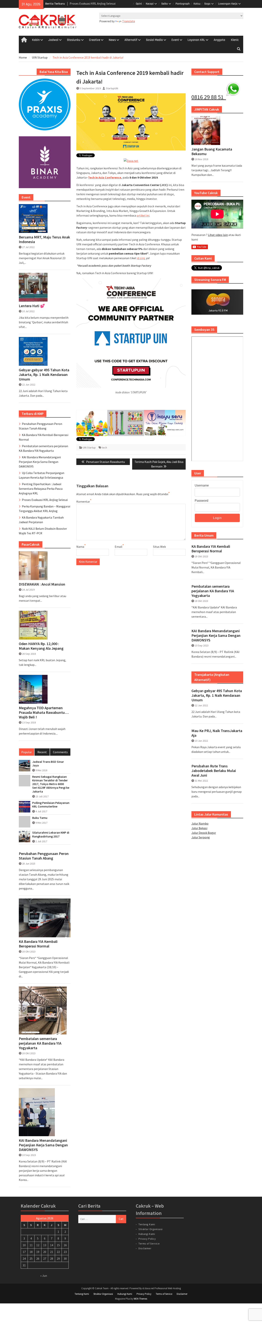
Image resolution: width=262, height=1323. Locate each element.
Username (202, 485)
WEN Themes (140, 1298)
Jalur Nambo (199, 823)
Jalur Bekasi (199, 828)
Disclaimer (144, 1248)
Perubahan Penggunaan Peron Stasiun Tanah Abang (44, 855)
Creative (94, 40)
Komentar (83, 501)
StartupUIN (112, 88)
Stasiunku (73, 40)
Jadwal (53, 40)
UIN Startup (89, 447)
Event (175, 40)
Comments (60, 752)
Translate (128, 21)
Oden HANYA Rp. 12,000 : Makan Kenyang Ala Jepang (41, 646)
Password (201, 500)
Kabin (36, 40)
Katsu (197, 4)
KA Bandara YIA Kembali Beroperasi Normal (210, 548)
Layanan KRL (196, 40)
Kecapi (150, 4)
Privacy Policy (147, 1238)
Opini (139, 4)
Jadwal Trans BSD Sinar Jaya (48, 763)
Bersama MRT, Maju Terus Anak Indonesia (44, 239)
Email (118, 547)
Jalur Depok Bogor (203, 833)
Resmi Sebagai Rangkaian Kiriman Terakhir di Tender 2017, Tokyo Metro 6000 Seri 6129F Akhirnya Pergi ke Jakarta (50, 784)
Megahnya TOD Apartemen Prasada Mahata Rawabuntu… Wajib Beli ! (44, 712)
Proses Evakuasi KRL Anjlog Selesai (92, 3)
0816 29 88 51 (208, 97)
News (112, 40)
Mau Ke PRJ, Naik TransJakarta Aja (216, 733)
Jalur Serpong (200, 837)
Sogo (207, 4)
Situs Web (159, 547)
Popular (26, 752)
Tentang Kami (146, 1224)
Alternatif (130, 40)
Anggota (219, 40)
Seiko (164, 4)
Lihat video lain (218, 235)
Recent (42, 752)
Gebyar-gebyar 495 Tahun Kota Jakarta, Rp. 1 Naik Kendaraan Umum (216, 695)
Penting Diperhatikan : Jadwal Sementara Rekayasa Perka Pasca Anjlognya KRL (41, 488)
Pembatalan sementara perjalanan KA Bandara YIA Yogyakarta (212, 591)
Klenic (235, 40)
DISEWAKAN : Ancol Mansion (42, 584)
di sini (141, 258)
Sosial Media (154, 40)
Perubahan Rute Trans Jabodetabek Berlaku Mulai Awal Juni (213, 771)
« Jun (43, 1275)
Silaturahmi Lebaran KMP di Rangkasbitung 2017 (50, 834)
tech (104, 447)
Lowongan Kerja (227, 4)
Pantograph (182, 4)
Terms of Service (149, 1243)
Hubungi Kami (146, 1234)
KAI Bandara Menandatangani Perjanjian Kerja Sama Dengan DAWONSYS (216, 635)
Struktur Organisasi (150, 1229)
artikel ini (143, 215)
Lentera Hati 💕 (32, 306)
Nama (80, 547)
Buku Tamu (39, 818)
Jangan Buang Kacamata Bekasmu (211, 151)
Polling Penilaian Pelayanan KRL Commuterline (50, 804)
